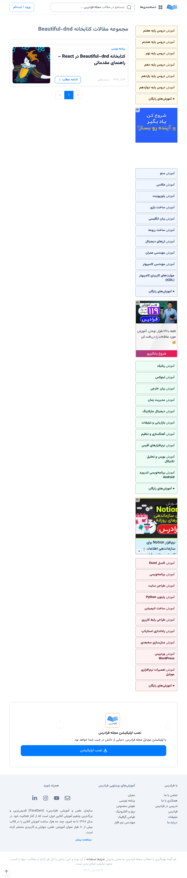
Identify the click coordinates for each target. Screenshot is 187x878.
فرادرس (172, 811)
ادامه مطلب (70, 79)
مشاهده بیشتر (83, 840)
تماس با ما (170, 795)
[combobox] (90, 7)
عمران (131, 795)
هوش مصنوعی (125, 806)
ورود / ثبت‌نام (21, 7)
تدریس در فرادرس (166, 806)
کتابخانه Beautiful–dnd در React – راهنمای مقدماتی (91, 60)
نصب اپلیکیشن (91, 750)
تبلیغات (172, 817)
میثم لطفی (103, 80)
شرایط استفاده (95, 859)
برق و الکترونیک (125, 811)
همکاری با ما (169, 800)
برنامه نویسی (118, 49)
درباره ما (172, 822)
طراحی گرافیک (126, 817)
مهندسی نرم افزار (124, 822)
